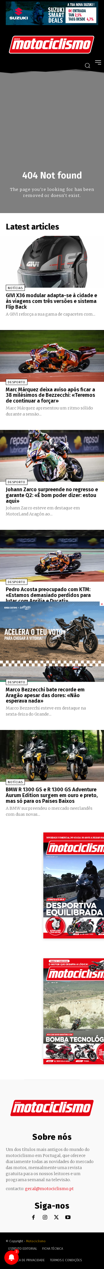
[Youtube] (68, 1217)
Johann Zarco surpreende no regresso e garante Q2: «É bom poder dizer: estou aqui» (52, 495)
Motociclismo (36, 1241)
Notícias (15, 288)
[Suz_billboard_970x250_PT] (52, 23)
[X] (56, 1217)
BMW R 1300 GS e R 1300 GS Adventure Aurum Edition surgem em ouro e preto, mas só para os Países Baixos (52, 795)
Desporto (16, 382)
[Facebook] (33, 1217)
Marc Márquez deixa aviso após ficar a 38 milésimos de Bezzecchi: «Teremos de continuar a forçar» (50, 395)
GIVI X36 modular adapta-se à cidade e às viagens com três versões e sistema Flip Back (51, 301)
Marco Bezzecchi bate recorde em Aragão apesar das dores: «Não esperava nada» (45, 695)
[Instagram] (44, 1217)
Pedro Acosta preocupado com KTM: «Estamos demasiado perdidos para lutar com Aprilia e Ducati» (48, 595)
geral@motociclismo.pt (49, 1188)
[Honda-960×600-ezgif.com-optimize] (52, 664)
